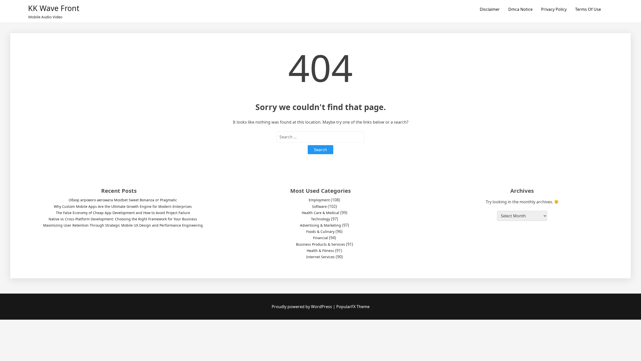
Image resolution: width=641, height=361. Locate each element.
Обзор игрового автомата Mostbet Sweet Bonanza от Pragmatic (123, 200)
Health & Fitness (320, 250)
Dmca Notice (520, 9)
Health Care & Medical (320, 212)
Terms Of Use (588, 9)
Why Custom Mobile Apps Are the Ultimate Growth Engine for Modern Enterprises (123, 206)
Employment (319, 200)
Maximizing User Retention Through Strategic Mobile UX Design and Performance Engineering (123, 225)
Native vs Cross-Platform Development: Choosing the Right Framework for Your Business (123, 219)
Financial (320, 237)
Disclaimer (490, 9)
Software (319, 206)
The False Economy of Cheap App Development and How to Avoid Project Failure (123, 212)
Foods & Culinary (320, 231)
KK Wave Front (53, 8)
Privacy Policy (554, 9)
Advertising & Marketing (320, 225)
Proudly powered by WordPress (302, 306)
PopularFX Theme (353, 306)
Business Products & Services (320, 244)
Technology (320, 219)
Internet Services (320, 256)
